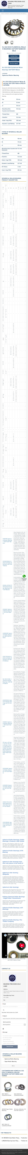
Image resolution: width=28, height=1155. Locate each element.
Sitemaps (20, 1150)
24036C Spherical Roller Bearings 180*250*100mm (7, 724)
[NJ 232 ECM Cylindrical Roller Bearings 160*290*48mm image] (14, 28)
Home (2, 13)
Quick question (7, 1022)
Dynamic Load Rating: (8, 124)
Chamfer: (4, 117)
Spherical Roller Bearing (15, 13)
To (3, 1010)
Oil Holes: (4, 167)
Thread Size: (5, 114)
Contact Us (9, 1150)
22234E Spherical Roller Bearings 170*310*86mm (7, 611)
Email (4, 1004)
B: (2, 102)
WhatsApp (14, 60)
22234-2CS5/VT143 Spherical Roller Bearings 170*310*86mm (7, 588)
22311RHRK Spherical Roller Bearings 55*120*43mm (7, 825)
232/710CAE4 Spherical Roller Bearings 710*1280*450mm (7, 659)
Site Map (15, 1150)
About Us (3, 1150)
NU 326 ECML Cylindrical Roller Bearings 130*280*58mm (7, 681)
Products (7, 13)
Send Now (9, 1046)
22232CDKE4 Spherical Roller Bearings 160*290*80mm (7, 564)
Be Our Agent (14, 63)
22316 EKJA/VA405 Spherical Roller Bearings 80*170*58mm (7, 804)
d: (2, 106)
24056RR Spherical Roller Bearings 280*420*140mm (7, 635)
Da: (3, 99)
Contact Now (14, 56)
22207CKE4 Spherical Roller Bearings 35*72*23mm (7, 702)
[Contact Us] (24, 577)
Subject (4, 1016)
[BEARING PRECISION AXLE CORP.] (4, 3)
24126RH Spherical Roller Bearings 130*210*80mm (7, 787)
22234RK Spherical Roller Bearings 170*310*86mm (7, 771)
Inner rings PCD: (6, 170)
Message (4, 1032)
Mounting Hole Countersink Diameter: (8, 110)
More (13, 1066)
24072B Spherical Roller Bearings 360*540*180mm (7, 541)
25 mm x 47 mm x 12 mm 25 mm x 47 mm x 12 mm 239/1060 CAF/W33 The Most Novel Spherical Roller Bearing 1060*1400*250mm (7, 748)
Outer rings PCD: (7, 120)
